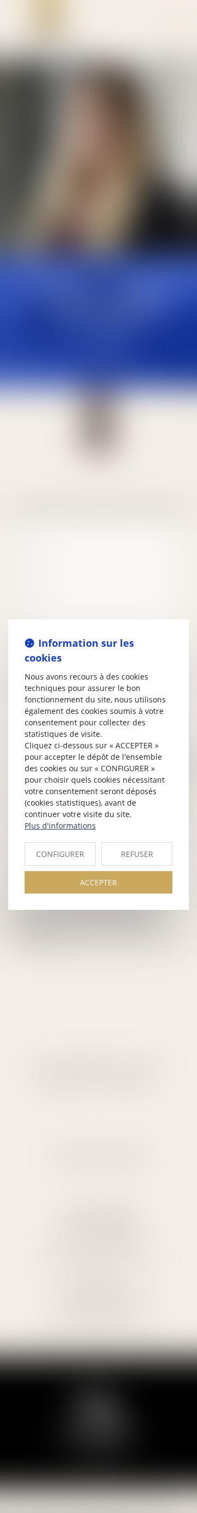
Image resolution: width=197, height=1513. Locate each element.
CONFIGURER (60, 854)
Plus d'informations (60, 825)
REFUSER (137, 854)
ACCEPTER (98, 882)
